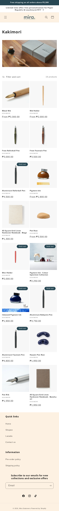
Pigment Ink (35, 191)
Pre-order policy (13, 459)
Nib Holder (35, 111)
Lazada (8, 436)
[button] (5, 17)
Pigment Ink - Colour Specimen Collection (39, 274)
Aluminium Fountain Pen (13, 355)
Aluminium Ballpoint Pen (41, 315)
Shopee (9, 430)
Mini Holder (7, 273)
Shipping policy (12, 465)
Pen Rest (34, 231)
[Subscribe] (50, 485)
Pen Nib (5, 395)
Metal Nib (6, 111)
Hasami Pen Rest (37, 355)
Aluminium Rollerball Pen (13, 191)
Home (8, 424)
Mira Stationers (25, 508)
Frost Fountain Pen (38, 151)
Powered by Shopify (38, 508)
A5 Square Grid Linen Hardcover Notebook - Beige (14, 232)
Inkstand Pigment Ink (11, 315)
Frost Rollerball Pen (11, 151)
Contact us (10, 442)
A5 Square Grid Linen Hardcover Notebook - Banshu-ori (43, 397)
